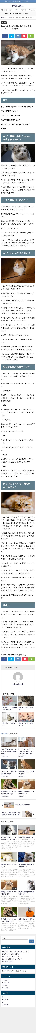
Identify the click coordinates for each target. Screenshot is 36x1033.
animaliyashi (18, 684)
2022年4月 (6, 988)
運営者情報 (4, 10)
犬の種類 (5, 999)
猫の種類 (4, 22)
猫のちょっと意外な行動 (10, 954)
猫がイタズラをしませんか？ (12, 959)
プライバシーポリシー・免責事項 (17, 10)
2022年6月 (6, 983)
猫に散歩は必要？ (8, 961)
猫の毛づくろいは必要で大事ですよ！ (15, 951)
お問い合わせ (31, 10)
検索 (3, 938)
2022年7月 (6, 980)
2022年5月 (6, 985)
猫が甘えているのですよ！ (11, 956)
